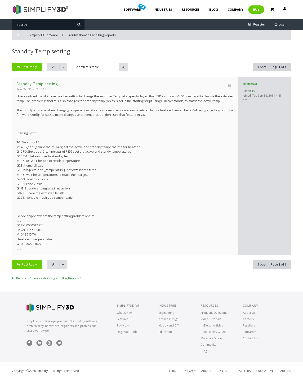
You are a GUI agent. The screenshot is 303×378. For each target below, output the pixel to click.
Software (134, 8)
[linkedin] (39, 345)
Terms (173, 371)
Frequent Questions (214, 313)
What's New (124, 313)
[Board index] (40, 9)
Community (208, 345)
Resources (191, 9)
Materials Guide (211, 338)
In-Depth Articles (212, 325)
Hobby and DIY (169, 325)
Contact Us (250, 338)
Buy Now (123, 325)
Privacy (190, 371)
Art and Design (168, 319)
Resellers (249, 325)
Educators (249, 332)
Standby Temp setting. (42, 51)
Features (122, 319)
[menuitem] (280, 24)
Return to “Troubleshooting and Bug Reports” (48, 278)
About (206, 371)
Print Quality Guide (213, 332)
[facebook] (29, 345)
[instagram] (49, 345)
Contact (223, 371)
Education (165, 332)
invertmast (250, 84)
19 (253, 91)
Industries (163, 9)
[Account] (284, 9)
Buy (256, 9)
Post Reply (29, 67)
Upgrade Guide (127, 332)
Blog (213, 9)
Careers (248, 319)
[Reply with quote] (229, 85)
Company (235, 9)
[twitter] (59, 345)
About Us (249, 313)
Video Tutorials (211, 319)
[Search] (79, 24)
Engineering (166, 313)
